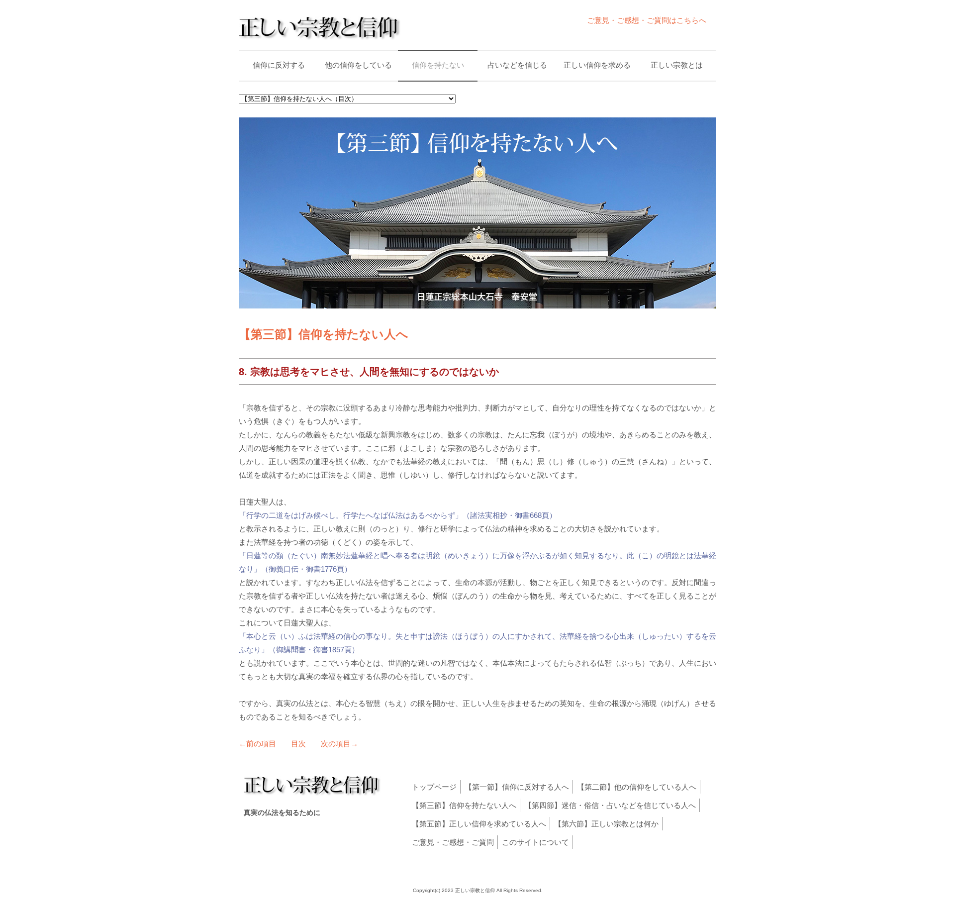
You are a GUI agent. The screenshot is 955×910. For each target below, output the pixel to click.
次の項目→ (339, 743)
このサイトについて (535, 842)
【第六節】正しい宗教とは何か (606, 823)
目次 (298, 743)
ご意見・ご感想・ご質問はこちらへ (646, 20)
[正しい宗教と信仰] (312, 793)
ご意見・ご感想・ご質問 (453, 842)
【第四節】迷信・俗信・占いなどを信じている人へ (610, 805)
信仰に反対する (279, 65)
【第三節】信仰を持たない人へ (464, 805)
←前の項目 (257, 743)
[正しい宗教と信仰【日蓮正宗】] (319, 36)
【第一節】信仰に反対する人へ (517, 787)
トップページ (434, 787)
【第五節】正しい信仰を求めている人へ (479, 823)
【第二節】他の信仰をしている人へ (636, 787)
